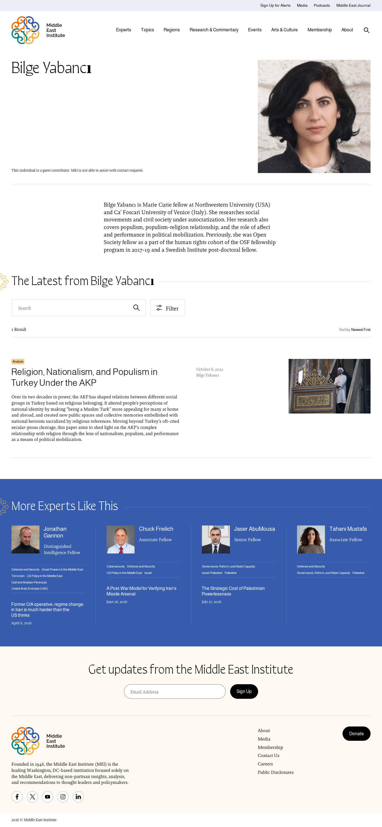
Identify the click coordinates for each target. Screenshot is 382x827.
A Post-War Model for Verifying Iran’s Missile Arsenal (141, 591)
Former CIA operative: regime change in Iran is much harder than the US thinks (47, 609)
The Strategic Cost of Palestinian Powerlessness (233, 591)
